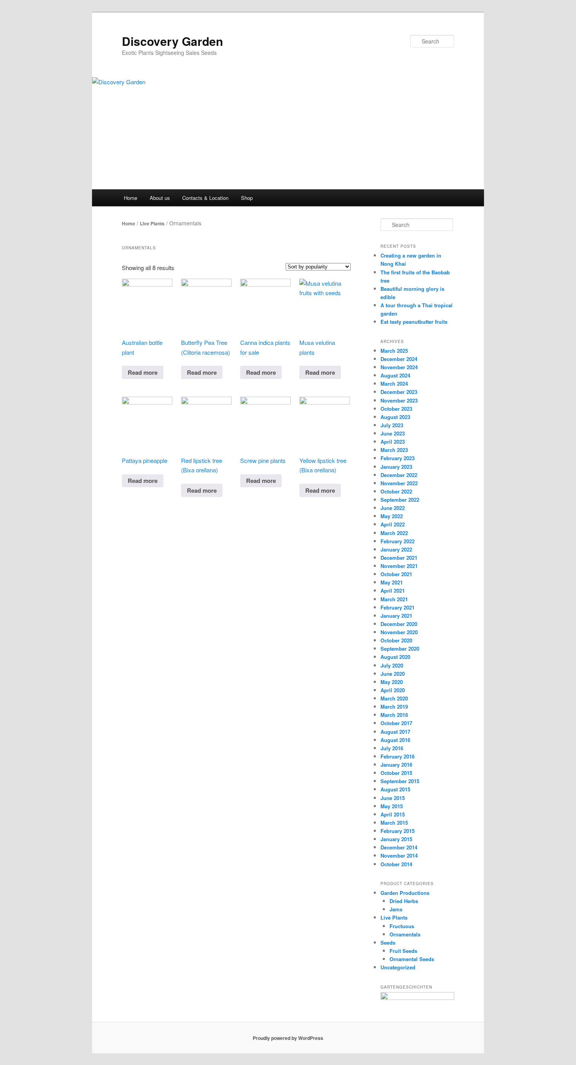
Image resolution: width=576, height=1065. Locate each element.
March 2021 (394, 599)
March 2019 (394, 706)
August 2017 (395, 731)
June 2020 (392, 673)
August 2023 (395, 417)
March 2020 (394, 698)
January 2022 (396, 549)
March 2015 (394, 822)
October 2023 (396, 408)
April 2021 (392, 590)
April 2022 (392, 524)
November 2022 (399, 483)
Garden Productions (404, 892)
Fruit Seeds (403, 950)
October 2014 (396, 864)
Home (130, 197)
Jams (395, 909)
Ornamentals (404, 934)
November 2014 (399, 855)
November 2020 (399, 632)
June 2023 (392, 433)
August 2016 (395, 740)
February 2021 (397, 607)
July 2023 (391, 425)
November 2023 (399, 400)
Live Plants (152, 223)
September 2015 (399, 781)
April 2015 (392, 814)
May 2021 (391, 582)
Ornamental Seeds (411, 959)
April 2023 (392, 441)
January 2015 (396, 839)
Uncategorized (397, 967)
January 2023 (396, 466)
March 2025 (394, 350)
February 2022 (397, 541)
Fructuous (401, 926)
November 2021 (399, 566)
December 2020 (398, 624)
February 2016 (397, 756)
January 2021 (396, 615)
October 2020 (396, 640)
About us (160, 197)
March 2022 (394, 533)
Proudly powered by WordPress (288, 1037)
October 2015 (396, 773)
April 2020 (392, 690)
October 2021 (396, 574)
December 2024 (398, 359)
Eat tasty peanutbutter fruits (413, 321)
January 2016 (396, 764)
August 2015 (395, 789)
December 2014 (398, 847)
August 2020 (395, 656)
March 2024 (394, 383)
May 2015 (391, 806)
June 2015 (392, 798)
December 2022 (398, 475)
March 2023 (394, 450)
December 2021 (398, 557)
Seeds (387, 942)
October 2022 (396, 491)
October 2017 (396, 723)
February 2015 (397, 831)
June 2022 (392, 508)
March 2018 (394, 714)
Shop (247, 197)
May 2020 (391, 682)
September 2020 (399, 648)
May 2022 (391, 516)
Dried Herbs (403, 901)
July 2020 (391, 665)
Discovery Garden (172, 41)
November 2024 (399, 367)
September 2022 (399, 499)
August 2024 (395, 375)
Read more (143, 372)
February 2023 (397, 458)
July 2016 (391, 748)
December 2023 (398, 392)
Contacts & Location (205, 197)
